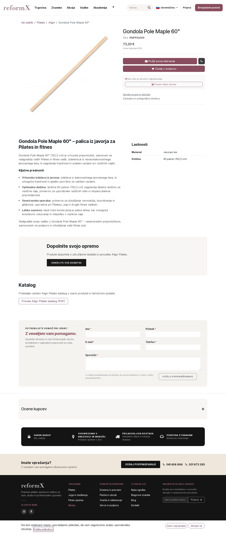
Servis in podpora (109, 515)
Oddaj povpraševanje (140, 475)
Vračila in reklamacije (111, 510)
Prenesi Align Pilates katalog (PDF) (43, 301)
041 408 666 (174, 475)
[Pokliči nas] (201, 61)
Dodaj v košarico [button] (165, 68)
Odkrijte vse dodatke (66, 263)
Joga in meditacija (78, 505)
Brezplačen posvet (209, 7)
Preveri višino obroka (165, 84)
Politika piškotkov (43, 529)
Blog (133, 510)
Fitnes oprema (75, 510)
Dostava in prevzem (110, 500)
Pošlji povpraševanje (161, 61)
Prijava (187, 7)
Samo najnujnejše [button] (176, 525)
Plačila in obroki (108, 505)
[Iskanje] (149, 7)
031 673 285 (197, 475)
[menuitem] (40, 7)
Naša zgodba (138, 500)
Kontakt (135, 515)
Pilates (41, 22)
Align (51, 22)
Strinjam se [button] (196, 525)
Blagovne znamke (140, 505)
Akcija (71, 515)
